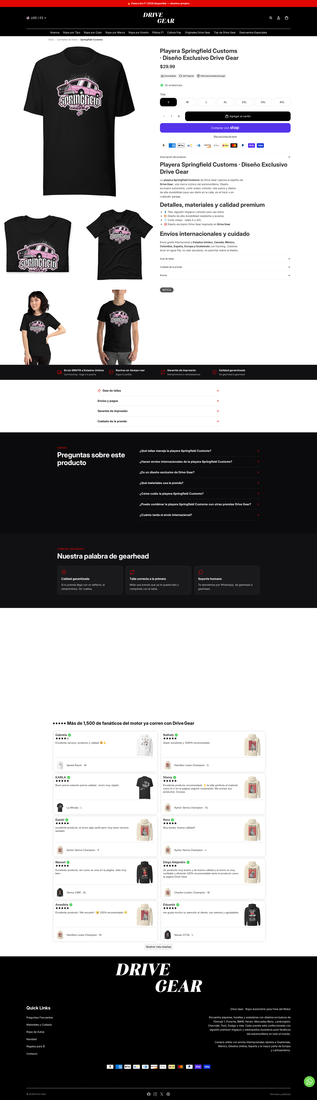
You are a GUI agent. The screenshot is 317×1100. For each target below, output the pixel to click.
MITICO (167, 290)
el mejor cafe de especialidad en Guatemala (230, 1083)
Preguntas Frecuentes (39, 1017)
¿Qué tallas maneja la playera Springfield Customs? (175, 451)
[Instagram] (155, 1094)
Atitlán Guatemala (36, 1080)
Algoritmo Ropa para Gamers (175, 1080)
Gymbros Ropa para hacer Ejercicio (205, 1080)
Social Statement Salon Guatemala (97, 1083)
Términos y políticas (280, 1094)
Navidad (31, 1039)
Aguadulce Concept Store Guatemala (260, 1080)
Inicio (51, 39)
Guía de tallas (167, 258)
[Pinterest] (168, 1094)
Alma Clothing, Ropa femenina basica (129, 1083)
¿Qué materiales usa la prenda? (161, 483)
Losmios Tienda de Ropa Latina (107, 1080)
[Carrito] (287, 18)
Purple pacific (257, 1083)
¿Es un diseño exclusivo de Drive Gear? (167, 472)
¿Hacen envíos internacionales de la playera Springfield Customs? (186, 461)
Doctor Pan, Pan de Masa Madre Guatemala (61, 1083)
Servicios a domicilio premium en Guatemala (141, 1080)
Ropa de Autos (35, 1031)
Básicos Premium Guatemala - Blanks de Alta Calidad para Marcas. (197, 1086)
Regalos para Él (35, 1046)
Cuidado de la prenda (171, 267)
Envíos (163, 275)
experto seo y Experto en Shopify (163, 1083)
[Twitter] (162, 1094)
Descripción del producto (173, 157)
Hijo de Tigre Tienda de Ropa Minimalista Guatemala (68, 1080)
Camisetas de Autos (67, 39)
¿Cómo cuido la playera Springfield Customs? (172, 493)
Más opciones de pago (225, 136)
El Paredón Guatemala (232, 1080)
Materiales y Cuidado (39, 1024)
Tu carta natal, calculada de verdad (128, 1086)
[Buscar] (271, 18)
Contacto (31, 1053)
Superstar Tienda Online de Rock (195, 1083)
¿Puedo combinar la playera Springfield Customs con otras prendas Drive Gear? (195, 504)
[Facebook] (149, 1094)
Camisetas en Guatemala (156, 1086)
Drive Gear (40, 1094)
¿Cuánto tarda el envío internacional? (166, 515)
